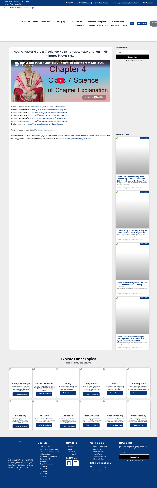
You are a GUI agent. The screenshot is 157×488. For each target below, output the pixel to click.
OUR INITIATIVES (96, 25)
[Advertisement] (60, 159)
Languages (62, 22)
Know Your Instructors (13, 4)
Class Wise (79, 25)
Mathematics (118, 22)
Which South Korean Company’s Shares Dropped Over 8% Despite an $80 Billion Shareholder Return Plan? (132, 179)
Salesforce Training (29, 22)
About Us (8, 2)
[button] (132, 23)
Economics (77, 22)
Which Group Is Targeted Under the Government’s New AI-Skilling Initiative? (132, 284)
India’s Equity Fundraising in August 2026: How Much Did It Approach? (132, 232)
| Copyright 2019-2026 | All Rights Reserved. (77, 484)
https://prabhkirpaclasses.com (42, 130)
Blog (27, 2)
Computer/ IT (46, 22)
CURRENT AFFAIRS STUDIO (116, 25)
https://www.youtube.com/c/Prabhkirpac (48, 107)
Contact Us (18, 2)
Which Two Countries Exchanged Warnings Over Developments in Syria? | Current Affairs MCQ (130, 338)
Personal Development (97, 22)
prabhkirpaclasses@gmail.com (78, 138)
